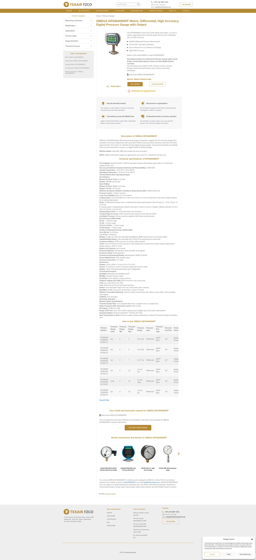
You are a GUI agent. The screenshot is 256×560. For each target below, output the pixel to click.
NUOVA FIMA (111, 525)
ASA (108, 522)
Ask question (186, 4)
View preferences (245, 554)
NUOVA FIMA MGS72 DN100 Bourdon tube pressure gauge (108, 469)
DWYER (109, 513)
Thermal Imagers (156, 11)
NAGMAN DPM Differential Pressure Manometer (128, 469)
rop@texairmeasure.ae (163, 7)
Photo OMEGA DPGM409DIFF (74, 57)
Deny (228, 554)
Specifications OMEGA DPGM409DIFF (76, 61)
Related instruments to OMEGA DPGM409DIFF (74, 72)
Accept (212, 554)
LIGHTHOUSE (111, 519)
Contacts (186, 11)
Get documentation (138, 428)
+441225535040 (129, 482)
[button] (252, 539)
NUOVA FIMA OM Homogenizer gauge (168, 469)
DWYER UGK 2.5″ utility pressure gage (148, 469)
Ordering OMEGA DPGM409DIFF (75, 64)
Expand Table (104, 400)
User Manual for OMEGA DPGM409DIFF (77, 68)
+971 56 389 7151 (161, 2)
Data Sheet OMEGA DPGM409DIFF (141, 75)
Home (98, 16)
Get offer (135, 84)
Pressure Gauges (108, 16)
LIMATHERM (111, 516)
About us (172, 11)
